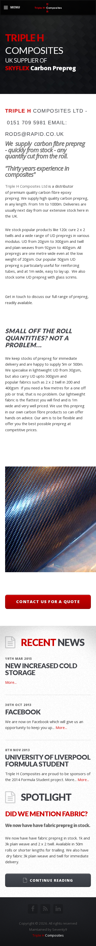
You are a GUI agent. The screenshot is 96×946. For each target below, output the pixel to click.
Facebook (22, 712)
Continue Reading (51, 880)
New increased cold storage (41, 669)
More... (11, 682)
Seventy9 (59, 929)
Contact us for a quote (48, 601)
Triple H (48, 935)
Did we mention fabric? (46, 814)
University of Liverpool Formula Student (47, 760)
